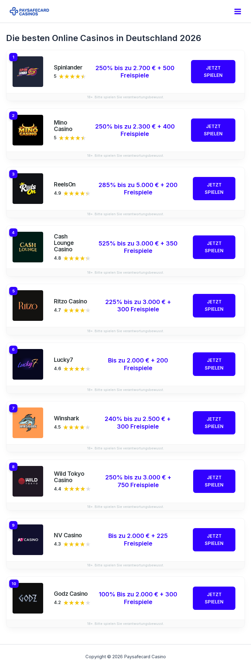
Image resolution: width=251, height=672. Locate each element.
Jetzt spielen (213, 71)
